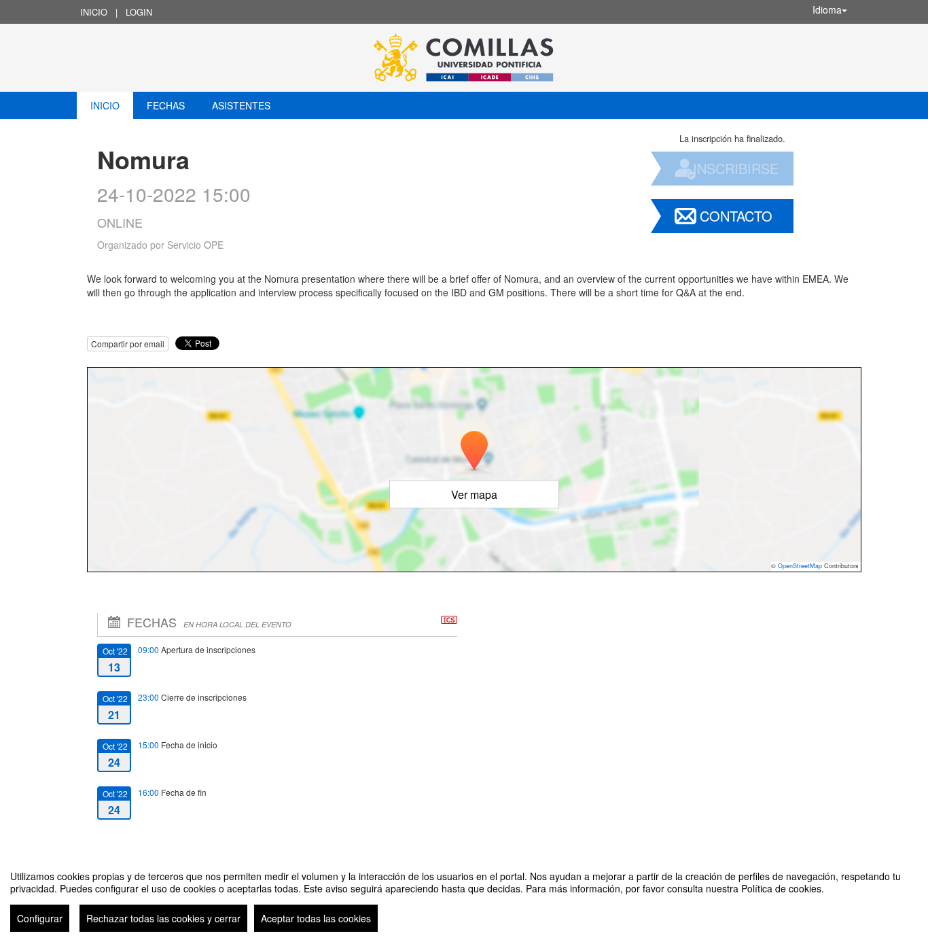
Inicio (93, 11)
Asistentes (241, 105)
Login (139, 11)
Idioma (827, 9)
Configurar (40, 918)
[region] (464, 896)
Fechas (166, 105)
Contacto (736, 216)
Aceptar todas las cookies (316, 918)
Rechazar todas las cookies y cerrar (163, 918)
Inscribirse (736, 168)
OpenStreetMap (800, 565)
